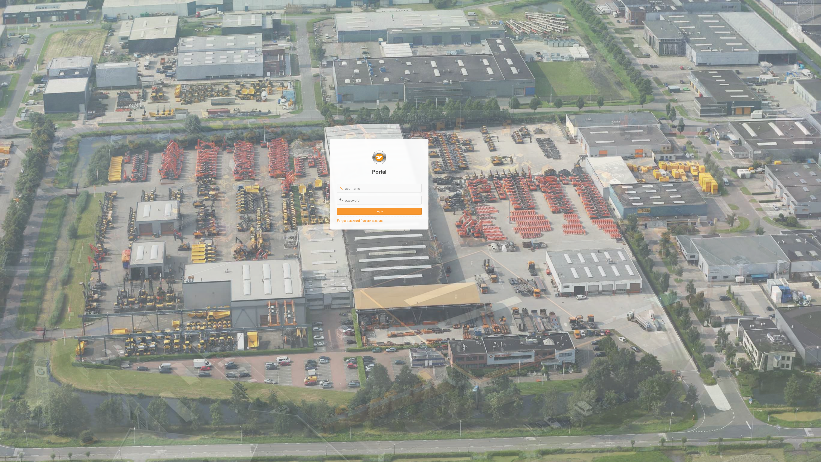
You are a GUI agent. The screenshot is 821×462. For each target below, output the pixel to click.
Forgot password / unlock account (360, 220)
